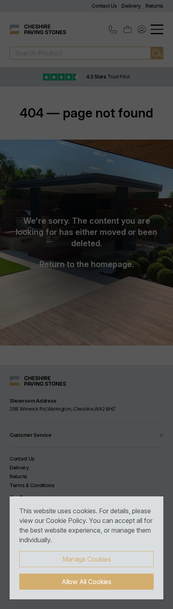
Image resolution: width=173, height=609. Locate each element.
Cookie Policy (66, 520)
